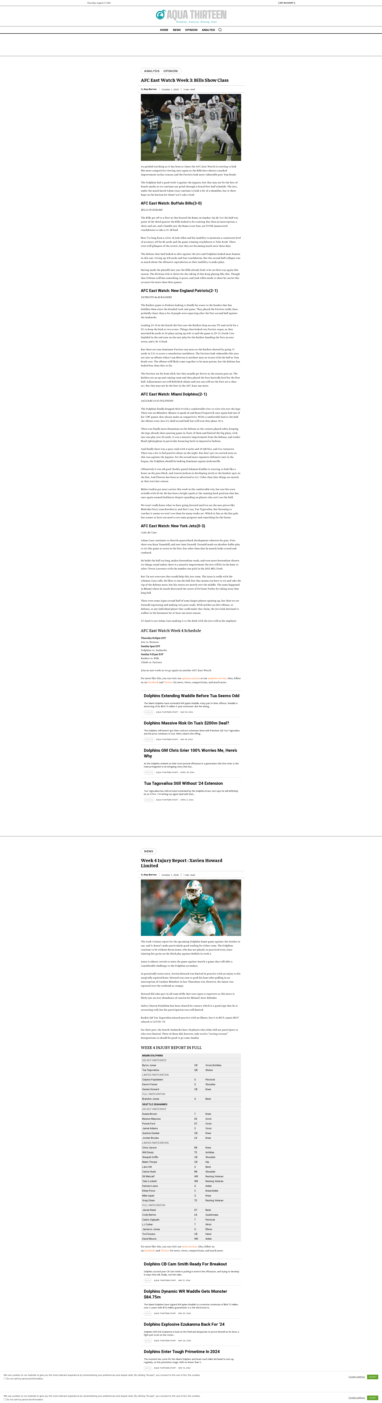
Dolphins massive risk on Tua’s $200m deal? (186, 723)
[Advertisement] (191, 45)
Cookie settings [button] (357, 1397)
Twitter (168, 682)
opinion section (191, 678)
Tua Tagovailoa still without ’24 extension (183, 783)
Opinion (170, 71)
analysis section (217, 678)
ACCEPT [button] (372, 1398)
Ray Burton (150, 89)
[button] (220, 29)
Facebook (153, 682)
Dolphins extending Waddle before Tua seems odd (191, 695)
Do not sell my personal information (24, 1399)
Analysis (152, 71)
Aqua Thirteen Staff (167, 712)
